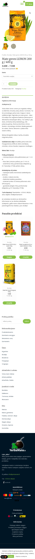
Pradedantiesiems (7, 332)
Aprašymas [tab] (5, 97)
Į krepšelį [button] (26, 257)
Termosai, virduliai (7, 396)
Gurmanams (5, 341)
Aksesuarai (5, 399)
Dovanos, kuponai (7, 425)
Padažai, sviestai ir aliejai (9, 416)
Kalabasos (5, 393)
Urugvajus (5, 364)
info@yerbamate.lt (14, 474)
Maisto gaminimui (7, 413)
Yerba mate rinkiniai (8, 374)
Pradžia (4, 55)
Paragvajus (5, 361)
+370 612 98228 (10, 479)
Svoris (4, 72)
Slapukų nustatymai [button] (21, 556)
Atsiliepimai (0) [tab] (6, 104)
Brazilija (4, 354)
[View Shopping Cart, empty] (22, 4)
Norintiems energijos (8, 335)
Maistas (4, 409)
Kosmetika (5, 428)
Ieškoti (27, 321)
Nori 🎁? (4, 557)
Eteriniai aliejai (6, 419)
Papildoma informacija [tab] (9, 101)
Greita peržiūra (9, 238)
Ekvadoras (5, 358)
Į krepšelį (13, 84)
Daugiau (9, 257)
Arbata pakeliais (7, 377)
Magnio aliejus (6, 422)
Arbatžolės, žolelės (8, 380)
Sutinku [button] (11, 556)
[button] (30, 13)
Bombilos (5, 390)
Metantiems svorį (7, 338)
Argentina (5, 351)
